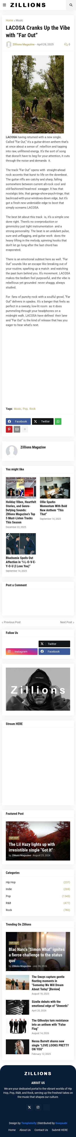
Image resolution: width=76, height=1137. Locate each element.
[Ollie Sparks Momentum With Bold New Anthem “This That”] (55, 488)
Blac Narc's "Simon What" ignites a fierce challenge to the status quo (37, 955)
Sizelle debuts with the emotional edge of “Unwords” (50, 1004)
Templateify (28, 1123)
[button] (4, 5)
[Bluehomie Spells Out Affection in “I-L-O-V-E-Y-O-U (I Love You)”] (21, 544)
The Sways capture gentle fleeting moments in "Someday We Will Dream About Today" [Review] (48, 983)
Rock (32, 408)
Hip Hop (38, 882)
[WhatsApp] (58, 421)
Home (9, 20)
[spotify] (46, 1107)
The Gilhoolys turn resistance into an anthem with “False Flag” (50, 1025)
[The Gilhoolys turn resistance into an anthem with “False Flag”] (17, 1026)
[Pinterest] (9, 429)
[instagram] (38, 1107)
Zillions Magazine (33, 447)
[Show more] (24, 429)
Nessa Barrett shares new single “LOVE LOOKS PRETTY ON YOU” (50, 1045)
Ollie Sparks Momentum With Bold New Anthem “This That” (53, 508)
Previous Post (12, 622)
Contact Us (41, 1130)
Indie (38, 889)
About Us (25, 1130)
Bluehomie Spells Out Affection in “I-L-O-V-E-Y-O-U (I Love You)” (21, 562)
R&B (38, 903)
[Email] (17, 429)
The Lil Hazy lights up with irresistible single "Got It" (32, 847)
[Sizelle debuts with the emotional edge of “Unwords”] (17, 1007)
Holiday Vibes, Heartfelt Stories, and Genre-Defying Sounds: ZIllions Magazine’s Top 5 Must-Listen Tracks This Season (21, 512)
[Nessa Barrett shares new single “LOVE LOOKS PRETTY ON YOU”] (17, 1046)
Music (19, 20)
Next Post (66, 622)
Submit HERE (60, 1130)
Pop (25, 408)
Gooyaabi (61, 1123)
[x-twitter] (29, 1107)
